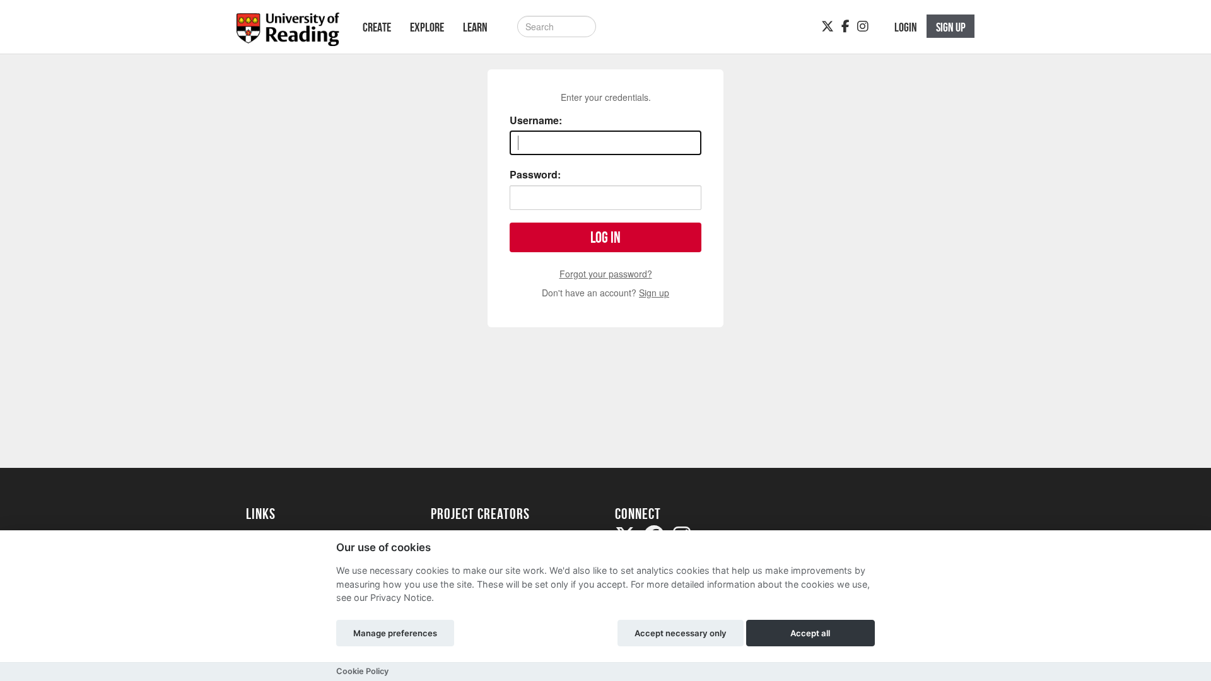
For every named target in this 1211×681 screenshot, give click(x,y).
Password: (535, 175)
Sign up (654, 292)
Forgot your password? (605, 273)
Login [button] (905, 27)
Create (377, 27)
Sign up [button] (951, 27)
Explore (427, 27)
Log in (605, 237)
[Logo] (288, 33)
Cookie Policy (362, 671)
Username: (536, 120)
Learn (475, 27)
